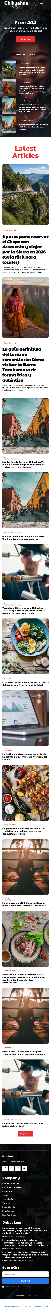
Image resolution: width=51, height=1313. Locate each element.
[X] (17, 1168)
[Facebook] (5, 1168)
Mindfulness (9, 899)
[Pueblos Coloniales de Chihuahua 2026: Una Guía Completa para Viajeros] (9, 124)
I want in (25, 1281)
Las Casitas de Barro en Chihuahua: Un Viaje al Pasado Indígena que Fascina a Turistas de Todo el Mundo (32, 108)
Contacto (27, 1307)
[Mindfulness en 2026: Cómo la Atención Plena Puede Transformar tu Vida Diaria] (25, 867)
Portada (7, 678)
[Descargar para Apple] (24, 1168)
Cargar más (24, 1134)
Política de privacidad (13, 1307)
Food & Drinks (25, 63)
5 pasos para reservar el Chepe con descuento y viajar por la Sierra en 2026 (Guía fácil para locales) (32, 71)
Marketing (8, 750)
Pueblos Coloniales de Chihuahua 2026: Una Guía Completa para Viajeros (33, 126)
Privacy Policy (29, 1286)
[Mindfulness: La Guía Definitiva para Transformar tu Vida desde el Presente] (25, 1016)
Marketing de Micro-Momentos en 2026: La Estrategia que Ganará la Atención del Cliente (24, 757)
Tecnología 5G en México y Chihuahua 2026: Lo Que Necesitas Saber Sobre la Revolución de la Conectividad (23, 611)
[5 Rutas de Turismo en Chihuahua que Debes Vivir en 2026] (25, 1087)
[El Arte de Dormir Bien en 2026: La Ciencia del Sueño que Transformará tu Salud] (25, 646)
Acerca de (37, 1307)
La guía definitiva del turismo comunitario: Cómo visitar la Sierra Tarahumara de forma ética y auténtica (32, 89)
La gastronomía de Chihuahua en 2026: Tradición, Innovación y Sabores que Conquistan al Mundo (23, 831)
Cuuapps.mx (32, 1296)
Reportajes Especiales (27, 101)
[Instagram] (11, 1168)
